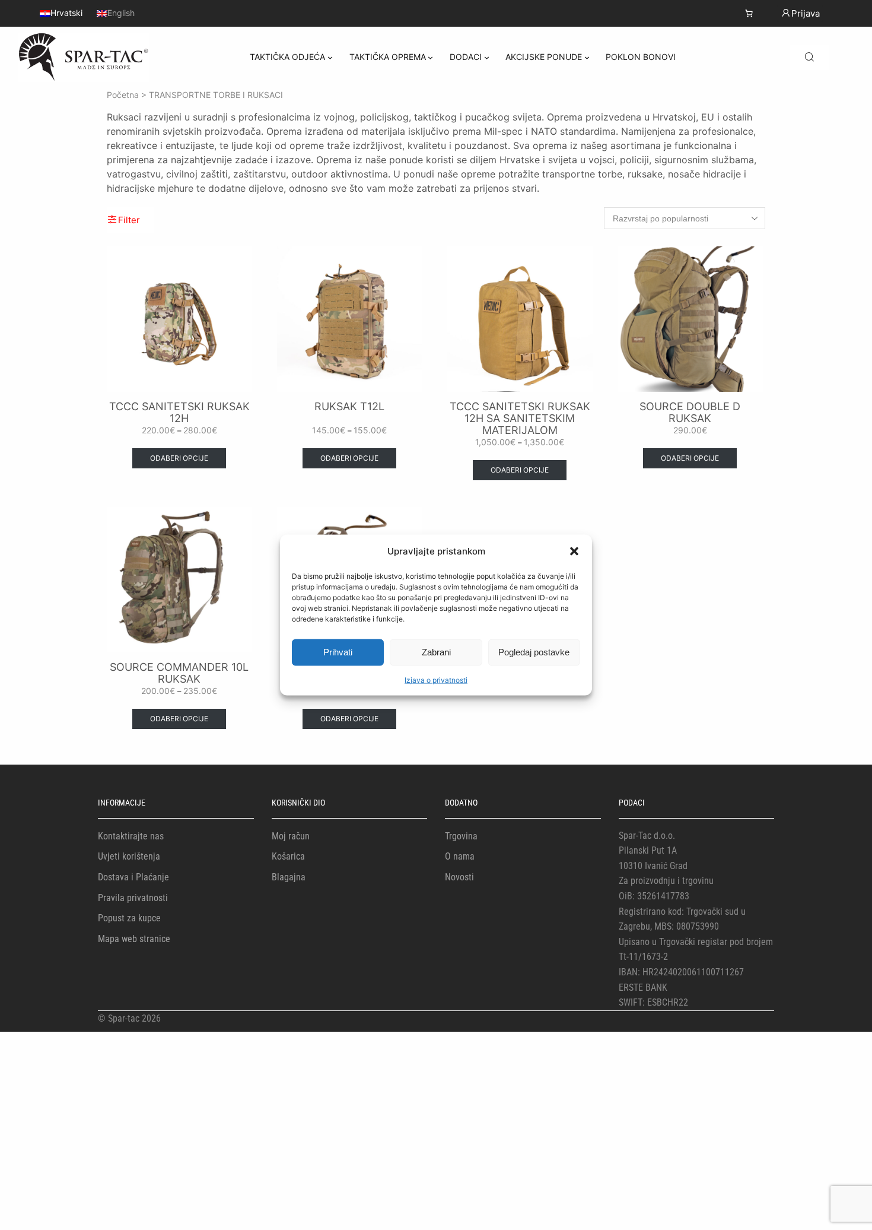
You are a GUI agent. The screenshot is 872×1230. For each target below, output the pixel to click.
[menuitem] (61, 13)
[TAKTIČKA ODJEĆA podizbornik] (330, 57)
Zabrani (436, 652)
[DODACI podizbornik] (486, 57)
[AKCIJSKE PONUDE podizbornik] (587, 57)
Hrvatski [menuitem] (66, 13)
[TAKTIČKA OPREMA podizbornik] (430, 57)
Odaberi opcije (179, 458)
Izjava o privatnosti (436, 679)
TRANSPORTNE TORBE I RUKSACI (216, 95)
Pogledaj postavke (533, 652)
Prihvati (337, 652)
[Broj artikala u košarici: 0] (749, 13)
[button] (574, 551)
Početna (123, 95)
